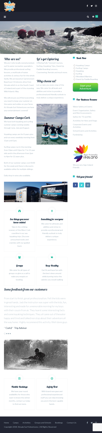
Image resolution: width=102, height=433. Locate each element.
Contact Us (71, 423)
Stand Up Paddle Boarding (87, 79)
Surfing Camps (82, 68)
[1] (5, 333)
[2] (6, 333)
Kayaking (80, 71)
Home (6, 423)
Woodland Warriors (84, 76)
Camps (16, 423)
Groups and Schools (43, 423)
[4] (10, 333)
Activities (27, 423)
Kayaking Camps (83, 65)
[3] (8, 333)
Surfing (79, 74)
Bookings (59, 423)
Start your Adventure (85, 87)
